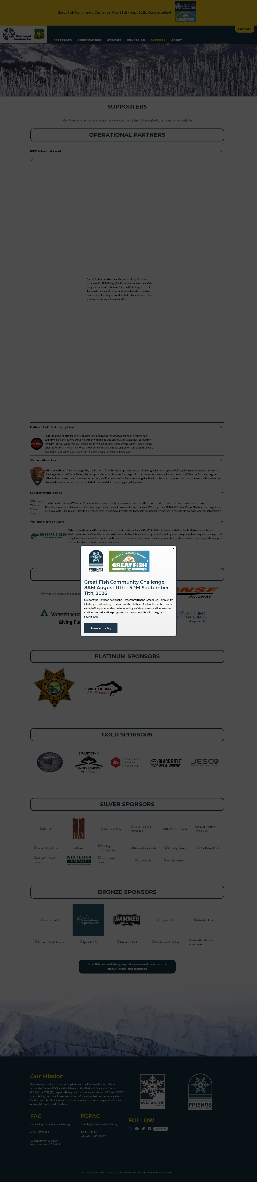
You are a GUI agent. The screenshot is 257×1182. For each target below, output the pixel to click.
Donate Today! (101, 628)
